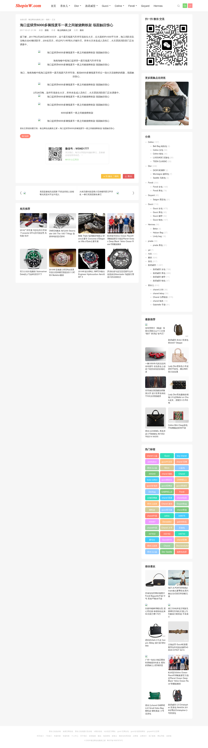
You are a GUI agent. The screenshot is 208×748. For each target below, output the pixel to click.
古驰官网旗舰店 (152, 498)
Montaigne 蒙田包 (161, 173)
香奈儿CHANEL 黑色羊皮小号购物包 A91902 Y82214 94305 (155, 433)
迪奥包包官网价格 (182, 552)
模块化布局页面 (125, 736)
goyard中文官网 (153, 731)
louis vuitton (152, 479)
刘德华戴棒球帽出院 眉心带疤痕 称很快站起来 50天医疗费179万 (155, 611)
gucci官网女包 (167, 486)
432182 (167, 533)
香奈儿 (64, 6)
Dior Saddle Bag (167, 552)
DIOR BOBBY (159, 170)
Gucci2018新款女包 (167, 540)
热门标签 (152, 736)
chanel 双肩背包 (167, 498)
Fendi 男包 (158, 190)
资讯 (150, 261)
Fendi (131, 6)
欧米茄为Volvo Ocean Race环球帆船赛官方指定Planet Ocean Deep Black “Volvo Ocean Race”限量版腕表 (120, 240)
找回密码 (106, 736)
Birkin (155, 228)
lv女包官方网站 (109, 731)
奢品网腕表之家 (64, 30)
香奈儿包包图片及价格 (83, 731)
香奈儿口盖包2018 (152, 468)
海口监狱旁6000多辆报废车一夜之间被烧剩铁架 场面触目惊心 (87, 128)
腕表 (48, 19)
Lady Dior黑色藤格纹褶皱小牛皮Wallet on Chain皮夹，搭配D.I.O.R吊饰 (178, 398)
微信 (99, 736)
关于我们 (83, 736)
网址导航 (160, 736)
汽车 (150, 253)
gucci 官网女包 (123, 731)
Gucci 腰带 (158, 215)
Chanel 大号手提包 (166, 528)
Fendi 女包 (158, 186)
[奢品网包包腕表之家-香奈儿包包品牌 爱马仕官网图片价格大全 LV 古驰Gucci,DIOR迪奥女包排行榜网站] (28, 6)
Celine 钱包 (158, 153)
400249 (152, 473)
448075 (181, 515)
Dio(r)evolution (182, 545)
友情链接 (92, 736)
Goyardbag (182, 503)
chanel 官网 (182, 461)
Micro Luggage (167, 468)
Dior (76, 6)
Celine (118, 6)
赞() (128, 176)
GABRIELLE (166, 491)
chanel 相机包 (167, 474)
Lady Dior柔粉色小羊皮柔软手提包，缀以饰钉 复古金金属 (178, 369)
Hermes (158, 6)
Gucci (105, 6)
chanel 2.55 (158, 289)
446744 (181, 533)
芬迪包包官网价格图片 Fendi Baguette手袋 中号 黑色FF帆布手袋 (155, 596)
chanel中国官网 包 (152, 528)
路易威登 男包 (159, 273)
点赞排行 (143, 736)
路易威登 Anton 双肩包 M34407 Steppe (178, 341)
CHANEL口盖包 (182, 480)
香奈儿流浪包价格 (152, 546)
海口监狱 (25, 136)
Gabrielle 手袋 (159, 304)
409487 (152, 521)
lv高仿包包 (98, 731)
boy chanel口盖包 (182, 456)
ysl (149, 249)
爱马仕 (152, 539)
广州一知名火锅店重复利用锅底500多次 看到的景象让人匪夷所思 (155, 662)
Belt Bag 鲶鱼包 (160, 146)
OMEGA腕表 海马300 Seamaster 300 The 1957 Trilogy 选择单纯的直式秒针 (62, 233)
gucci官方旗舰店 (167, 510)
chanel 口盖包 (152, 456)
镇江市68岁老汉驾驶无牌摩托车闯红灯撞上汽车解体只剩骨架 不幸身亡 (178, 612)
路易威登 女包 (159, 269)
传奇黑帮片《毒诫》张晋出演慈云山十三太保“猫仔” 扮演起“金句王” (155, 330)
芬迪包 (182, 527)
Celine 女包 (158, 149)
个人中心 (74, 736)
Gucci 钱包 (158, 219)
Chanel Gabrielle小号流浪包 (167, 546)
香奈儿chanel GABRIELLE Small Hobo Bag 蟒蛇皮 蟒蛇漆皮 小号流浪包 (155, 709)
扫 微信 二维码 (111, 176)
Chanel (182, 473)
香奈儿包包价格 (55, 731)
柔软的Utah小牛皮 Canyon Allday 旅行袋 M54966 (155, 643)
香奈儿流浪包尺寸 (152, 504)
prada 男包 (158, 245)
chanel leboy (158, 293)
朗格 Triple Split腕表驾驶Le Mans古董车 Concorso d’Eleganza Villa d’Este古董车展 (91, 238)
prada (150, 241)
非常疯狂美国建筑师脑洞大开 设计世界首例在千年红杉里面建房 (155, 393)
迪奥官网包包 (68, 731)
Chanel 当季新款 (160, 297)
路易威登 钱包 (159, 280)
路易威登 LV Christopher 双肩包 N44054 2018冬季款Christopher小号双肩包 (178, 708)
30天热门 (40, 736)
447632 (152, 533)
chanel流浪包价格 (182, 498)
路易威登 (90, 6)
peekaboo (152, 461)
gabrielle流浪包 (182, 522)
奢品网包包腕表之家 (36, 19)
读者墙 (168, 736)
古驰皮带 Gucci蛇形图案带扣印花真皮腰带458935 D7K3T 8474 (178, 647)
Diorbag (152, 491)
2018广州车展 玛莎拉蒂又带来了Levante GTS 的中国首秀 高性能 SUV (33, 233)
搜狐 (47, 30)
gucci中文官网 (167, 462)
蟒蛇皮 (152, 509)
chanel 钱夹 (158, 300)
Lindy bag (157, 236)
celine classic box (167, 516)
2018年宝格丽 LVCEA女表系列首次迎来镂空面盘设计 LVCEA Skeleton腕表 (62, 272)
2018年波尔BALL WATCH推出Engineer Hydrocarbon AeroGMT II (91, 274)
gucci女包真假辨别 (138, 731)
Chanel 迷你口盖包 (166, 504)
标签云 (114, 736)
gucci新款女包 (167, 480)
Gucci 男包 (158, 212)
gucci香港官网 (181, 486)
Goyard (145, 6)
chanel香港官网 (182, 510)
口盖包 (182, 467)
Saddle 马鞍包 (159, 177)
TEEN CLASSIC (160, 161)
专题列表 (57, 736)
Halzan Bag (158, 232)
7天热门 (49, 736)
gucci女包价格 (152, 486)
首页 (53, 6)
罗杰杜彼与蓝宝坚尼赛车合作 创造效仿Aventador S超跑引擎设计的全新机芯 (120, 274)
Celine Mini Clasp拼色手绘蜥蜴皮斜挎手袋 (178, 426)
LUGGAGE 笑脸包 (161, 157)
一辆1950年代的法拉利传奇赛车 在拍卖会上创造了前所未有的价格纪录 (155, 367)
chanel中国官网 (152, 516)
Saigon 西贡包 (159, 199)
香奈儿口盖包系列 (152, 552)
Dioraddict (166, 521)
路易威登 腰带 (159, 276)
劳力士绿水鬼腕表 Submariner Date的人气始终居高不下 (33, 273)
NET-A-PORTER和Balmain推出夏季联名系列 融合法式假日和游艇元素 (178, 592)
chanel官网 (182, 539)
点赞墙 (135, 736)
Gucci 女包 (158, 208)
